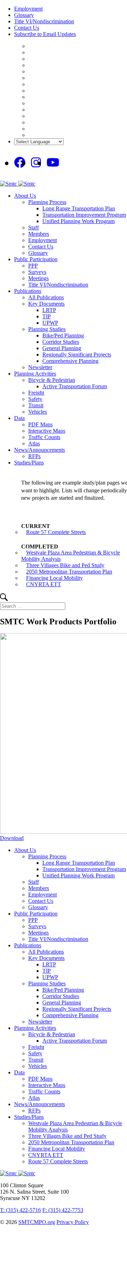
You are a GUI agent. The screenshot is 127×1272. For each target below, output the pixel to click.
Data (19, 418)
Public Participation (36, 259)
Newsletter (40, 367)
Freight (36, 393)
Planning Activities (35, 374)
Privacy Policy (72, 1222)
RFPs (34, 456)
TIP (46, 316)
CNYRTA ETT (43, 584)
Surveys (37, 272)
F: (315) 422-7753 (62, 1210)
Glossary (24, 15)
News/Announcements (39, 450)
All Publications (46, 297)
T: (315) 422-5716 (20, 1210)
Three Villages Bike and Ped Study (65, 565)
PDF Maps (40, 424)
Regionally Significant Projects (76, 355)
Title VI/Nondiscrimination (44, 21)
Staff (33, 227)
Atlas (34, 443)
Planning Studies (47, 329)
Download (12, 838)
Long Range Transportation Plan (78, 208)
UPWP (50, 323)
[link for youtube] (53, 162)
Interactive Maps (46, 431)
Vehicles (37, 412)
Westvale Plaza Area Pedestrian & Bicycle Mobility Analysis (70, 556)
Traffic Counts (44, 437)
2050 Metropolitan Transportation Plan (69, 572)
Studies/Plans (29, 463)
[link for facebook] (19, 162)
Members (38, 234)
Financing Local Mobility (54, 578)
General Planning (61, 348)
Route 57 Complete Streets (56, 532)
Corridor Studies (60, 342)
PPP (33, 266)
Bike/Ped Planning (63, 335)
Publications (27, 291)
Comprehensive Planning (70, 361)
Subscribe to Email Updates (45, 34)
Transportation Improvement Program (84, 215)
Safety (35, 399)
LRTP (49, 310)
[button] (4, 599)
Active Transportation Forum (74, 386)
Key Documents (46, 304)
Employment (28, 9)
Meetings (38, 278)
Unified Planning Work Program (78, 221)
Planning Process (47, 202)
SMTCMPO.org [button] (36, 1222)
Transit (35, 405)
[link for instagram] (36, 162)
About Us (25, 196)
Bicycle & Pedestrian (51, 380)
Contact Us (26, 28)
